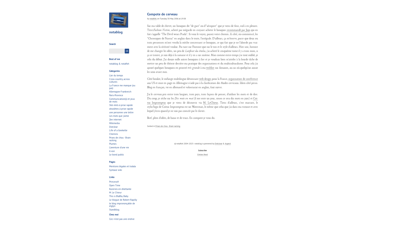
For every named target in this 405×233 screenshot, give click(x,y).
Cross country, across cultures (119, 80)
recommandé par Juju (238, 30)
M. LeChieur (210, 103)
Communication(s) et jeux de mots (122, 100)
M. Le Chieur (115, 192)
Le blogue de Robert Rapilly (123, 199)
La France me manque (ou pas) (122, 87)
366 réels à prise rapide (121, 105)
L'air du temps (116, 75)
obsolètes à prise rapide (121, 108)
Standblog (114, 209)
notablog (116, 32)
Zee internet (115, 119)
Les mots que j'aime (119, 115)
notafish (153, 18)
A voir (112, 151)
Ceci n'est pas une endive (121, 218)
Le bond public (116, 154)
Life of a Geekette (118, 130)
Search (112, 44)
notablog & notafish (119, 63)
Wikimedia (114, 123)
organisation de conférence (243, 79)
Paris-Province (116, 95)
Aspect (228, 143)
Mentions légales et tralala (122, 166)
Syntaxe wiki (115, 169)
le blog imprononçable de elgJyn (122, 205)
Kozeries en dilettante (120, 188)
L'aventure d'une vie (119, 147)
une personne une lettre (121, 112)
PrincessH (114, 181)
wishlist (210, 68)
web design (205, 79)
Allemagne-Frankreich (120, 91)
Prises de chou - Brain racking (167, 126)
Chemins (113, 133)
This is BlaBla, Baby (118, 196)
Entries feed (202, 154)
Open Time (114, 185)
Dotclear (113, 126)
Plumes (112, 143)
